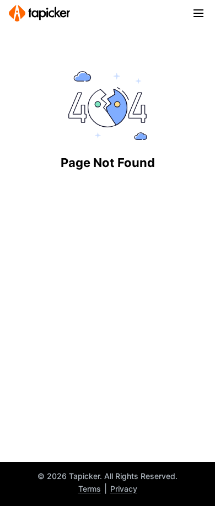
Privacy (123, 488)
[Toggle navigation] (198, 13)
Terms (89, 488)
